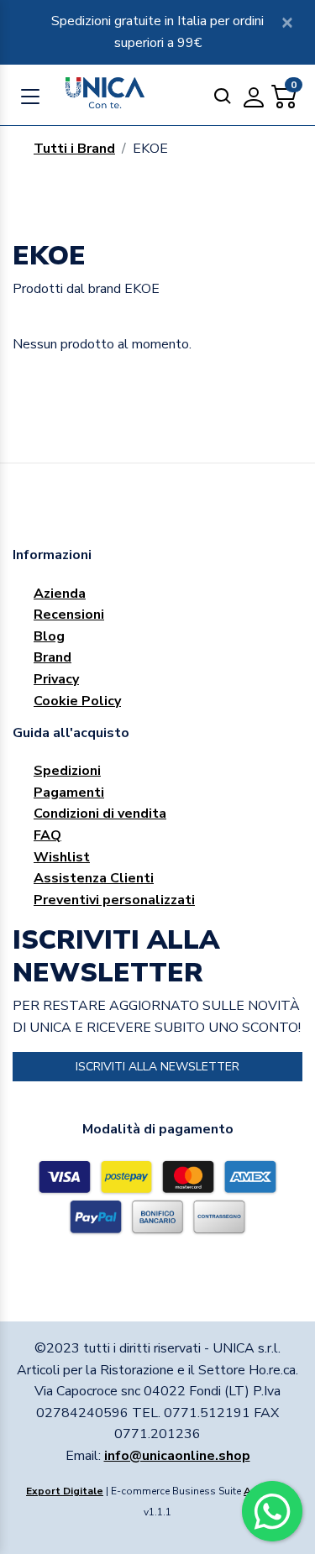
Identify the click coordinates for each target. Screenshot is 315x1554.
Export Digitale (64, 1491)
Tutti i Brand (74, 148)
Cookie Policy (77, 701)
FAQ (47, 835)
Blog (49, 636)
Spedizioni (67, 770)
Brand (52, 657)
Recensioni (69, 614)
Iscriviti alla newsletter (157, 1067)
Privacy (56, 679)
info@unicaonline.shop (177, 1456)
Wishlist (62, 857)
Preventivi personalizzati (114, 900)
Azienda (60, 593)
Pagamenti (69, 792)
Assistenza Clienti (94, 878)
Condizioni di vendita (100, 813)
